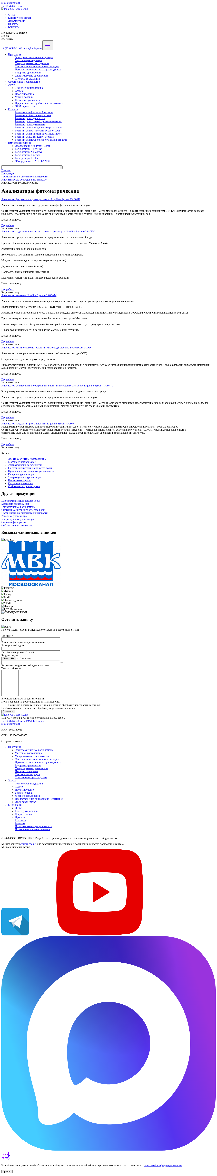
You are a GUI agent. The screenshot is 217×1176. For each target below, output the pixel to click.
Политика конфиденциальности (33, 826)
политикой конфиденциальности (163, 1165)
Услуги (12, 84)
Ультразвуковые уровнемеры (31, 75)
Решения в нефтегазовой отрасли (34, 112)
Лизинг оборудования (27, 100)
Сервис (19, 90)
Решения (13, 109)
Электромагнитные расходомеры (34, 57)
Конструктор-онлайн (20, 17)
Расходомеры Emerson (27, 155)
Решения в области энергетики (33, 115)
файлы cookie (28, 843)
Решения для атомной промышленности (38, 121)
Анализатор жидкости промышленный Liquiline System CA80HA (39, 423)
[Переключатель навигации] (47, 45)
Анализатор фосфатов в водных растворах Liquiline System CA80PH (40, 199)
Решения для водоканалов (30, 124)
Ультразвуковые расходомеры (32, 63)
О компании (15, 804)
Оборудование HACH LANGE (33, 161)
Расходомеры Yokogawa (28, 151)
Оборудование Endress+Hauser (32, 145)
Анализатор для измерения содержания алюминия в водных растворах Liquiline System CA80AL (57, 385)
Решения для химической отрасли (34, 136)
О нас (11, 14)
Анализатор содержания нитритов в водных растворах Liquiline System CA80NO (48, 231)
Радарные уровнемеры (28, 72)
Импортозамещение (19, 142)
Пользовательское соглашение (32, 829)
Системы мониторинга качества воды (37, 66)
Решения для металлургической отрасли (38, 130)
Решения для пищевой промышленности (38, 133)
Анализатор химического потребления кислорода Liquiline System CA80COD (46, 347)
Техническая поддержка (29, 87)
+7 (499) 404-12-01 (33, 720)
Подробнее (7, 225)
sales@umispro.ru (11, 2)
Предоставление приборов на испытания (39, 103)
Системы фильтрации (27, 78)
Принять (7, 1171)
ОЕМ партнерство (25, 106)
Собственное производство (24, 81)
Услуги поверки (24, 97)
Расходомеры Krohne (27, 158)
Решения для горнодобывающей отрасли (38, 127)
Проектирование (24, 93)
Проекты (13, 23)
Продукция (14, 54)
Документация (16, 20)
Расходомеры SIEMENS (29, 148)
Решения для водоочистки (30, 118)
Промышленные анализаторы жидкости (38, 69)
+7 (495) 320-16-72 (12, 5)
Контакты (13, 26)
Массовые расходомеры (28, 60)
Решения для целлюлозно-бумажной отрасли (41, 139)
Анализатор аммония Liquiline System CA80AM (28, 295)
